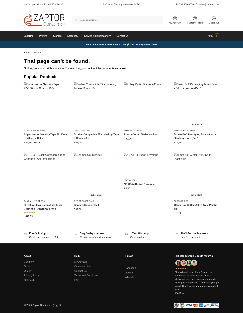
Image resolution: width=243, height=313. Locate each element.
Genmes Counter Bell (86, 205)
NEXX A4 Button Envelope (139, 184)
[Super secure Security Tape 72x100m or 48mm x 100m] (46, 104)
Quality (28, 270)
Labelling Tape (82, 130)
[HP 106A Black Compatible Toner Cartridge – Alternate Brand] (46, 175)
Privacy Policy (32, 275)
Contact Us (80, 270)
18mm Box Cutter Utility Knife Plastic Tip (195, 207)
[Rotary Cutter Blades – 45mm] (146, 104)
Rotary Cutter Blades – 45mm (141, 134)
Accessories (181, 201)
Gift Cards (29, 280)
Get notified (196, 149)
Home (27, 52)
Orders (28, 266)
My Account (175, 22)
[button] (213, 36)
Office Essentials (84, 201)
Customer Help (195, 22)
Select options (46, 149)
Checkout (214, 22)
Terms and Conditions (86, 275)
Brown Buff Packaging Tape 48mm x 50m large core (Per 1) (195, 136)
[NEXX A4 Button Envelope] (146, 165)
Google (129, 272)
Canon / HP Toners (34, 201)
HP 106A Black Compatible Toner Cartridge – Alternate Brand (43, 207)
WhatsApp (130, 277)
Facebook (130, 267)
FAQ (76, 280)
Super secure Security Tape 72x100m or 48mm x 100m (45, 136)
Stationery (130, 180)
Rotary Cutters (133, 130)
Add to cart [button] (146, 145)
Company (29, 261)
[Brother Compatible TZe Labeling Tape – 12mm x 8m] (96, 104)
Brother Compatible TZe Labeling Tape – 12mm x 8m (96, 136)
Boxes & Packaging (34, 130)
